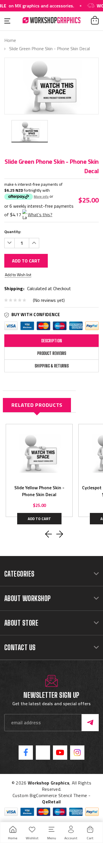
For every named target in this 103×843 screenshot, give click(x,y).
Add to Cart (26, 260)
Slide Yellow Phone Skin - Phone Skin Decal (39, 491)
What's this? (40, 214)
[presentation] (48, 534)
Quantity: (12, 231)
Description (51, 340)
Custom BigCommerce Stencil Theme (50, 795)
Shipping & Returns (52, 365)
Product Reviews (51, 353)
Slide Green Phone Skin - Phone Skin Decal (49, 48)
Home (10, 40)
